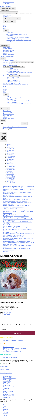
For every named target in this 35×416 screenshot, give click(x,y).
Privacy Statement (8, 379)
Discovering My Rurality (9, 195)
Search (2, 123)
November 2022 (11, 178)
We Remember (7, 382)
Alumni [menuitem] (5, 53)
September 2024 (11, 159)
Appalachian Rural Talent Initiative (12, 83)
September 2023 (11, 169)
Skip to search (6, 3)
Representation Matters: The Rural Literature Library (16, 241)
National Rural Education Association (13, 340)
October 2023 (10, 168)
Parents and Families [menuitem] (8, 50)
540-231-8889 (7, 312)
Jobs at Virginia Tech (8, 395)
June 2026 (9, 144)
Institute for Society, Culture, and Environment (15, 348)
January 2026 (10, 147)
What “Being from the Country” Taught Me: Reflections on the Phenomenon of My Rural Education (18, 234)
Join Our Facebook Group (10, 357)
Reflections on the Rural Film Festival (13, 236)
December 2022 (11, 177)
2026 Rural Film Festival (13, 71)
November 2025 (11, 148)
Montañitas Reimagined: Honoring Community (15, 201)
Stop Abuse (6, 388)
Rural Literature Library (13, 77)
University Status (7, 376)
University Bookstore (8, 394)
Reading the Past (7, 251)
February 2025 (10, 153)
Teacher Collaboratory (12, 80)
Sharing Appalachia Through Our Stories (13, 217)
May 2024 (9, 160)
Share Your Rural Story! (9, 214)
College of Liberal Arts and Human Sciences (15, 127)
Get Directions (4, 366)
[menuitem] (17, 33)
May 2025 (9, 151)
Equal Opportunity (8, 391)
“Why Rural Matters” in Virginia (11, 208)
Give (4, 28)
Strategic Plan (6, 397)
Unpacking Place (7, 224)
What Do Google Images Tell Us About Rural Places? (17, 248)
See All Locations (5, 369)
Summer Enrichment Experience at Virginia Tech (15, 84)
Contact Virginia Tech (6, 373)
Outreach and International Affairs (12, 351)
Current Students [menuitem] (7, 48)
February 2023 (10, 174)
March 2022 (10, 181)
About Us (9, 63)
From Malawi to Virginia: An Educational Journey (16, 216)
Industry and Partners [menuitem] (8, 54)
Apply (5, 25)
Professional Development (13, 81)
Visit (4, 26)
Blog (4, 86)
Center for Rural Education (10, 60)
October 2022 (10, 180)
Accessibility (6, 385)
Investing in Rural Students (10, 232)
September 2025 (11, 150)
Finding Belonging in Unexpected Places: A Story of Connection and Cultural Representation (16, 206)
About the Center (7, 62)
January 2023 (10, 175)
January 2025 (10, 154)
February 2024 (10, 165)
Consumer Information (9, 386)
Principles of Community (9, 378)
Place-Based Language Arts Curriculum (17, 78)
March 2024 (10, 163)
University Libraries (8, 383)
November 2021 (11, 183)
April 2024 (9, 162)
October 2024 (10, 157)
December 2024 (11, 156)
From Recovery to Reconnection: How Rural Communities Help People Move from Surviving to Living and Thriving (18, 187)
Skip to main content (8, 2)
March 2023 (10, 172)
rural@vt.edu (7, 314)
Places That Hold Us (8, 250)
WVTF (5, 392)
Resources (6, 75)
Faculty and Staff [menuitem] (7, 51)
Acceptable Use (7, 381)
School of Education (8, 347)
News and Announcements (10, 65)
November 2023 (11, 166)
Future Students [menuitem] (7, 47)
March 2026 (10, 145)
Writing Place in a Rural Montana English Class (15, 199)
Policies (5, 389)
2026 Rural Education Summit (14, 69)
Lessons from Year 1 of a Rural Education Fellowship (17, 227)
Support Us (17, 333)
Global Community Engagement (11, 226)
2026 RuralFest (10, 68)
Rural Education (7, 128)
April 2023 (9, 171)
